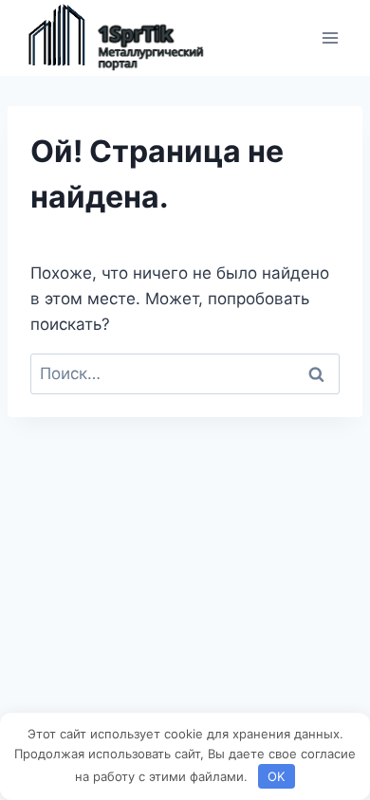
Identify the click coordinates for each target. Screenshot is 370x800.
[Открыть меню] (329, 37)
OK (276, 776)
